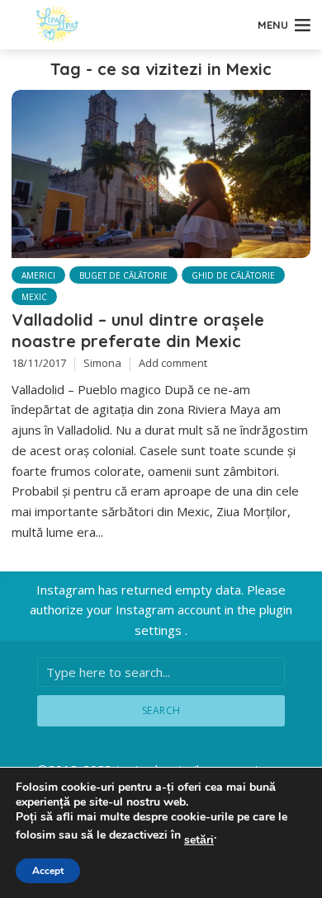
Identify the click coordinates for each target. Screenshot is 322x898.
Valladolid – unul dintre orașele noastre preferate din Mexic (138, 330)
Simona (102, 362)
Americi (38, 275)
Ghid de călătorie (233, 275)
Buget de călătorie (123, 275)
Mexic (34, 297)
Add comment (173, 362)
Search (161, 710)
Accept (48, 870)
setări (199, 840)
